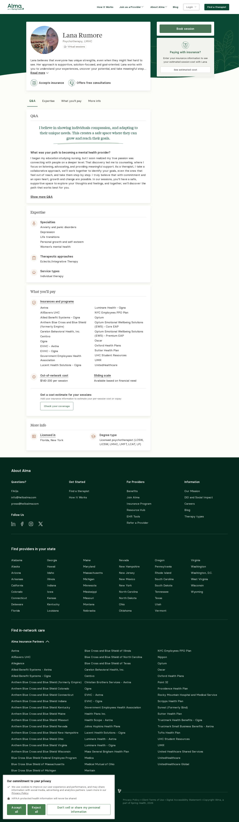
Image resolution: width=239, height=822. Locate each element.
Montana (88, 604)
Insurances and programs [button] (57, 301)
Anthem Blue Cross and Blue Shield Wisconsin (41, 751)
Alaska (15, 566)
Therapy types (194, 516)
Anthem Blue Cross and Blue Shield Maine (38, 713)
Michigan (88, 579)
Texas (158, 598)
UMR (161, 745)
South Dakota (163, 585)
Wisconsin (197, 585)
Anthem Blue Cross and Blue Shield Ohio (37, 739)
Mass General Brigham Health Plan (107, 751)
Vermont (160, 610)
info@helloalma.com (23, 497)
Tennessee (161, 591)
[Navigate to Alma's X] (40, 524)
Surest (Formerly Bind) (173, 707)
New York (125, 585)
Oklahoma (125, 610)
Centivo (89, 676)
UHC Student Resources (173, 739)
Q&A (32, 101)
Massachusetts (93, 572)
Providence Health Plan (173, 688)
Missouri (88, 598)
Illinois (51, 579)
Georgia (52, 560)
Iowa (50, 591)
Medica (89, 758)
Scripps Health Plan (170, 701)
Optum (162, 663)
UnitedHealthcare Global (173, 764)
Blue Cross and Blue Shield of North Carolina (113, 657)
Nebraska (89, 610)
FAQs (14, 491)
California (17, 585)
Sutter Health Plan (170, 713)
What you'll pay (71, 101)
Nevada (124, 560)
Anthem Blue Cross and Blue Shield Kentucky (40, 707)
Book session (185, 28)
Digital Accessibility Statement (184, 799)
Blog (187, 510)
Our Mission (192, 491)
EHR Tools (133, 516)
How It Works (78, 497)
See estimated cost (185, 69)
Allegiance (17, 663)
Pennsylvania (163, 566)
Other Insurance (22, 781)
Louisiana (52, 610)
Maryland (89, 566)
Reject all (36, 809)
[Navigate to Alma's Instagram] (31, 524)
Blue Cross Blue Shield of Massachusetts (37, 764)
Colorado (17, 591)
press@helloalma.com (25, 503)
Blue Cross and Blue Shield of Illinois (108, 650)
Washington (198, 566)
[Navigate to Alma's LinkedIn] (13, 524)
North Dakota (127, 598)
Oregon (159, 560)
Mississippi (90, 591)
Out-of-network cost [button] (54, 375)
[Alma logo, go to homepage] (16, 7)
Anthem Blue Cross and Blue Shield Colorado (40, 688)
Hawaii (51, 566)
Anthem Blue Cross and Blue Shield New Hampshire (44, 732)
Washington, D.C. (201, 572)
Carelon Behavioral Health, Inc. (104, 669)
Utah (158, 604)
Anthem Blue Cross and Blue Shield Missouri (39, 720)
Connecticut (19, 598)
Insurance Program (139, 503)
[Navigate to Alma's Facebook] (22, 524)
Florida (15, 610)
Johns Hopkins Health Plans (102, 726)
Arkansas (17, 579)
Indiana (51, 585)
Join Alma (133, 497)
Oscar (161, 669)
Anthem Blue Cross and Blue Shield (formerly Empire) (46, 682)
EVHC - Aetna (94, 694)
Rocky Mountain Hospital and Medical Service (187, 694)
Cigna (88, 688)
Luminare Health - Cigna (100, 745)
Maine (87, 560)
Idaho (50, 572)
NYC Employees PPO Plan (174, 650)
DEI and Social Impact (198, 497)
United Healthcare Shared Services (180, 751)
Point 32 (163, 682)
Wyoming (197, 591)
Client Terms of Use (153, 799)
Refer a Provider (137, 522)
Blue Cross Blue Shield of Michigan (33, 770)
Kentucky (53, 604)
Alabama (16, 560)
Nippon (162, 657)
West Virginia (199, 579)
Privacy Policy (131, 799)
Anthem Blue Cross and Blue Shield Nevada (39, 726)
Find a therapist (79, 491)
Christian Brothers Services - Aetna (108, 682)
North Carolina (128, 591)
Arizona (16, 572)
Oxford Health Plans (171, 676)
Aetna (15, 650)
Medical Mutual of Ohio (99, 764)
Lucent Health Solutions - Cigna (105, 732)
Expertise (48, 101)
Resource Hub (136, 510)
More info (94, 101)
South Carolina (164, 579)
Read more (37, 73)
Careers (189, 503)
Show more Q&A (41, 196)
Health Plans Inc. (95, 713)
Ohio (122, 604)
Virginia (195, 560)
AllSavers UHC (21, 657)
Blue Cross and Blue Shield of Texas (108, 663)
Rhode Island (163, 572)
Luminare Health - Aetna (100, 739)
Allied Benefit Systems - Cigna (31, 676)
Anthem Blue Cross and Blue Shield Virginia (39, 745)
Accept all (16, 809)
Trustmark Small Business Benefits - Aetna (185, 726)
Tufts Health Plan (169, 732)
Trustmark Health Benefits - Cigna (180, 720)
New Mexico (127, 579)
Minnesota (89, 585)
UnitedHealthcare (169, 758)
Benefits (132, 491)
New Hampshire (129, 566)
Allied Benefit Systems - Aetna (31, 669)
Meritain (90, 770)
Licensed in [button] (47, 435)
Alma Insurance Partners (27, 641)
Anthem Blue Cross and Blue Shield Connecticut (42, 694)
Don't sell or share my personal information (78, 809)
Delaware (17, 604)
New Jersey (127, 572)
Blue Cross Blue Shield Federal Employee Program (44, 758)
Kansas (51, 598)
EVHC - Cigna (93, 701)
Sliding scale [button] (102, 375)
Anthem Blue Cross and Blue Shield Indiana (38, 701)
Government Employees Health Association (113, 707)
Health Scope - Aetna (99, 720)
